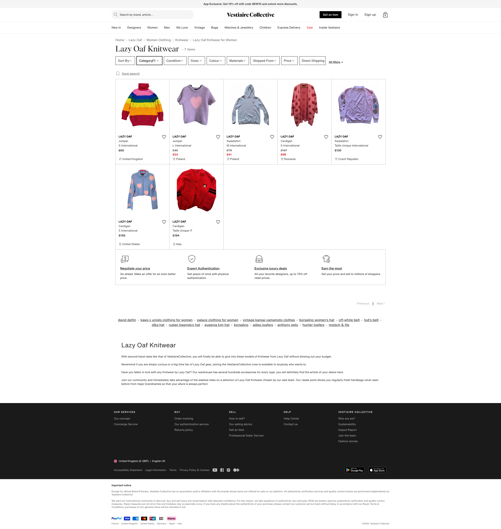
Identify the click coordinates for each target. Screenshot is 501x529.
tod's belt (371, 320)
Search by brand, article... (136, 15)
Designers (134, 27)
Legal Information (155, 470)
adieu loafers (263, 324)
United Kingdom (129, 523)
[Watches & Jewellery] (256, 27)
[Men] (173, 27)
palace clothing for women (217, 320)
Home (119, 40)
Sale (310, 27)
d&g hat (158, 324)
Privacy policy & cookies (194, 470)
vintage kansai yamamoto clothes (269, 320)
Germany (161, 523)
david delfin (127, 320)
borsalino (241, 324)
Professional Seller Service (246, 436)
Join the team (347, 436)
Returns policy (183, 430)
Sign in (353, 15)
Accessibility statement (128, 470)
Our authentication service (191, 424)
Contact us (291, 424)
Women (152, 27)
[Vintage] (208, 27)
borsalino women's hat (316, 320)
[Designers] (144, 27)
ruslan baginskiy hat (184, 324)
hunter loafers (313, 324)
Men (167, 27)
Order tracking (183, 419)
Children (265, 27)
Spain (172, 523)
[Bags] (221, 27)
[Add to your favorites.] (164, 137)
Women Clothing (158, 40)
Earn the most (332, 268)
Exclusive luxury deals (270, 268)
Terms (173, 470)
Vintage (199, 27)
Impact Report (347, 430)
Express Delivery (289, 27)
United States (147, 523)
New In (116, 27)
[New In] (124, 27)
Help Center (291, 419)
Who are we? (346, 419)
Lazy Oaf (135, 40)
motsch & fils (339, 324)
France (115, 523)
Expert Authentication (203, 268)
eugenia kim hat (217, 324)
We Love (182, 27)
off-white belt (349, 320)
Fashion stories (348, 441)
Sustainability (347, 424)
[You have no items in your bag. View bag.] (385, 14)
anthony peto (287, 324)
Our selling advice (240, 424)
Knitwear (181, 40)
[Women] (160, 27)
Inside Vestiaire (329, 27)
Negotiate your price (135, 268)
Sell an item (330, 15)
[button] (385, 14)
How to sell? (237, 419)
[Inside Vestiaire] (343, 27)
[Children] (274, 27)
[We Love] (191, 27)
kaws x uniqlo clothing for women (167, 320)
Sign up (370, 15)
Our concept (122, 419)
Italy (180, 523)
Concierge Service (126, 424)
